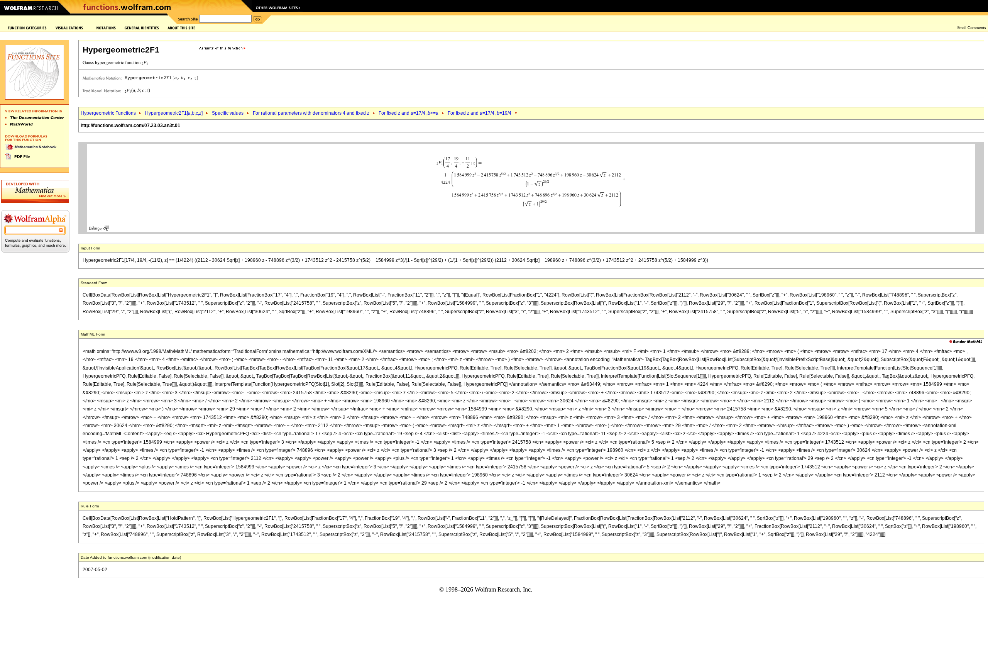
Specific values (228, 113)
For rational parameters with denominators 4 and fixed (311, 113)
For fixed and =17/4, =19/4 (479, 113)
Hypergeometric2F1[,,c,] (174, 113)
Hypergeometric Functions (108, 113)
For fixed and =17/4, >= (408, 113)
